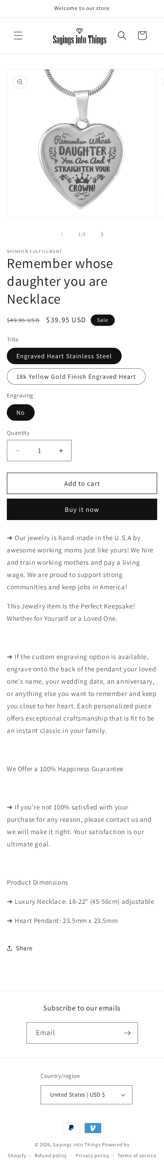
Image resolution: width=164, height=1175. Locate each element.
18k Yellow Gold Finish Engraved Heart (76, 376)
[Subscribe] (128, 1033)
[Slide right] (102, 234)
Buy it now (82, 509)
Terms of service (137, 1155)
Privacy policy (92, 1155)
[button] (18, 36)
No (20, 412)
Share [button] (24, 948)
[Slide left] (62, 234)
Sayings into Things (77, 1144)
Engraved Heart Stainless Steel (64, 356)
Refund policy (51, 1155)
